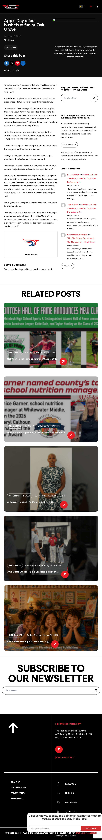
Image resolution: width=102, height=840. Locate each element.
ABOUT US (15, 782)
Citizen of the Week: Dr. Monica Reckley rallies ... (32, 502)
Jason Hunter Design (86, 833)
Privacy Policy (18, 793)
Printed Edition (18, 788)
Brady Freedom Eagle (77, 234)
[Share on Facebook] (7, 63)
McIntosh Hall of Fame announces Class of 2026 (32, 358)
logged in (24, 269)
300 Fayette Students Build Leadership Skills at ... (33, 571)
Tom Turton (72, 204)
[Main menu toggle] (91, 6)
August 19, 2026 (47, 352)
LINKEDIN (69, 793)
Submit (94, 98)
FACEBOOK (70, 784)
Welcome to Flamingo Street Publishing (28, 641)
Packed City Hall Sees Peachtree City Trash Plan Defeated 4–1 (82, 178)
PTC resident (73, 174)
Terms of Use (17, 799)
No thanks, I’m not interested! (65, 836)
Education (11, 47)
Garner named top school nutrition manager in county (36, 432)
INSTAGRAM (71, 802)
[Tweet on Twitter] (12, 63)
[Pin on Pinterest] (18, 63)
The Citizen (9, 40)
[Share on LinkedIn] (23, 63)
